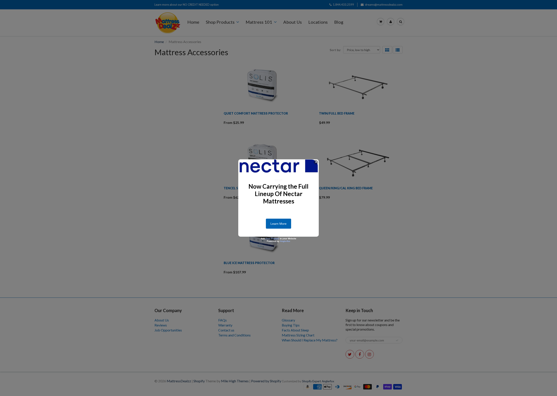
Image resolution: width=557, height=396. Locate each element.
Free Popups (272, 238)
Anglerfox (285, 241)
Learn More (278, 223)
